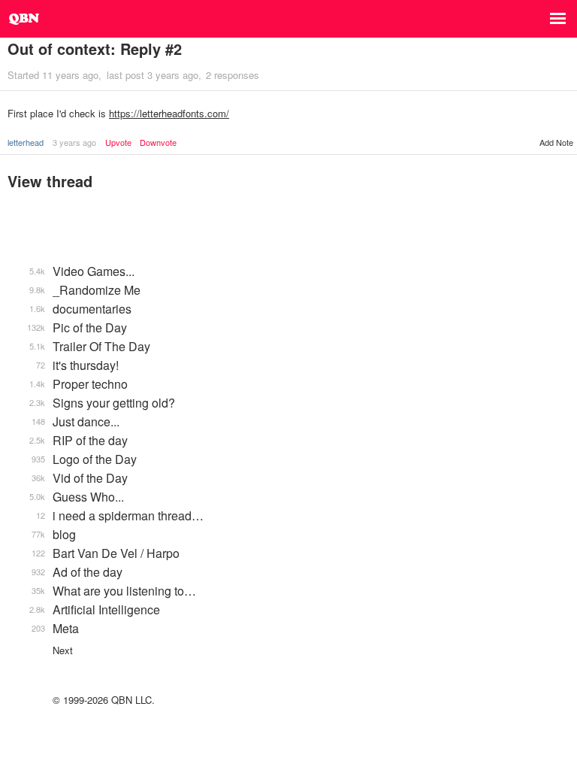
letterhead (26, 142)
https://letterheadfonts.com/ (169, 113)
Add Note (556, 142)
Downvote (158, 142)
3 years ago (74, 142)
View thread (50, 181)
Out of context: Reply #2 (95, 48)
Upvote (118, 142)
